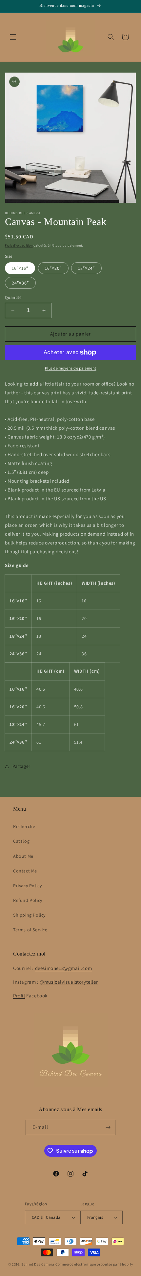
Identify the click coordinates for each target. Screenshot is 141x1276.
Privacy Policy (27, 885)
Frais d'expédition (19, 245)
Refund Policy (27, 900)
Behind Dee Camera (37, 1264)
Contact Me (25, 871)
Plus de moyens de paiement (70, 368)
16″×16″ (20, 268)
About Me (23, 856)
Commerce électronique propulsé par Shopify (94, 1264)
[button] (13, 37)
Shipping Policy (29, 915)
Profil (19, 995)
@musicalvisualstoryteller (69, 982)
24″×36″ (20, 283)
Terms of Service (30, 930)
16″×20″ (53, 268)
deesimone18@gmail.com (63, 968)
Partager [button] (21, 766)
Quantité (13, 297)
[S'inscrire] (108, 1127)
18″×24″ (86, 268)
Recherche (24, 826)
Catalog (21, 841)
